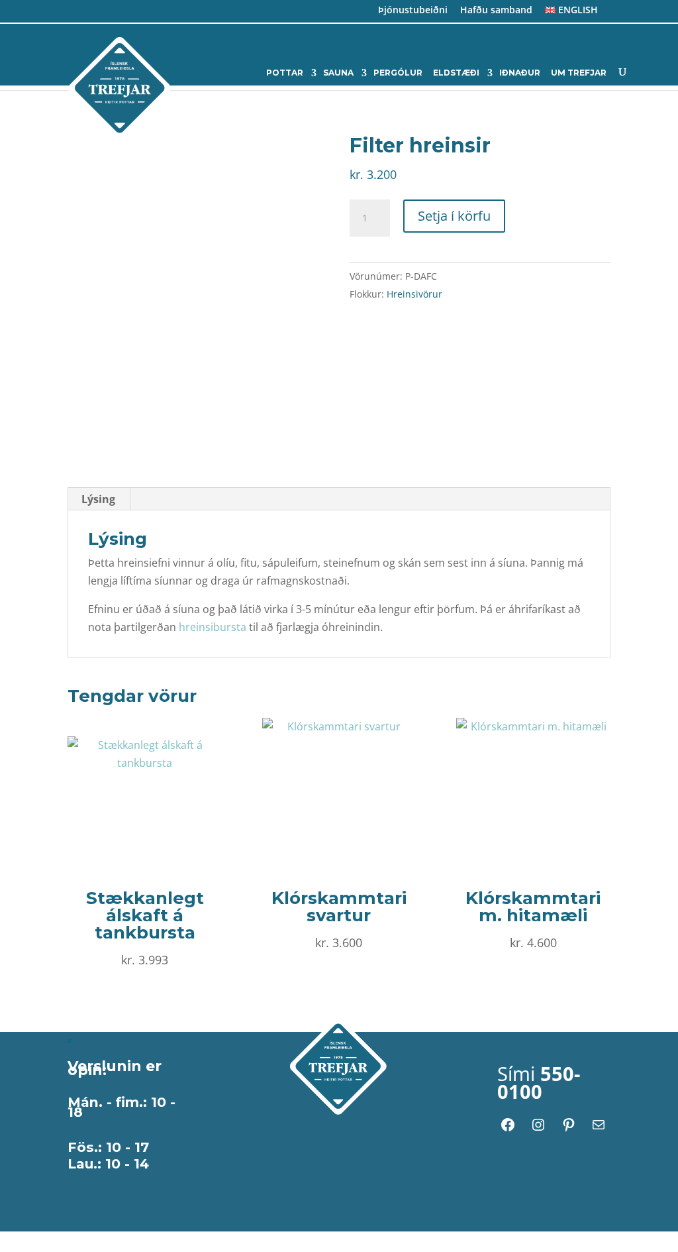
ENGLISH (577, 11)
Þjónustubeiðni (413, 11)
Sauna (338, 73)
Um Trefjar (578, 73)
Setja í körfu (454, 216)
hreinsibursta (212, 627)
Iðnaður (519, 73)
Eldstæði (456, 73)
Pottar (284, 73)
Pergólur (397, 73)
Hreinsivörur (414, 294)
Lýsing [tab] (98, 499)
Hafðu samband (496, 11)
